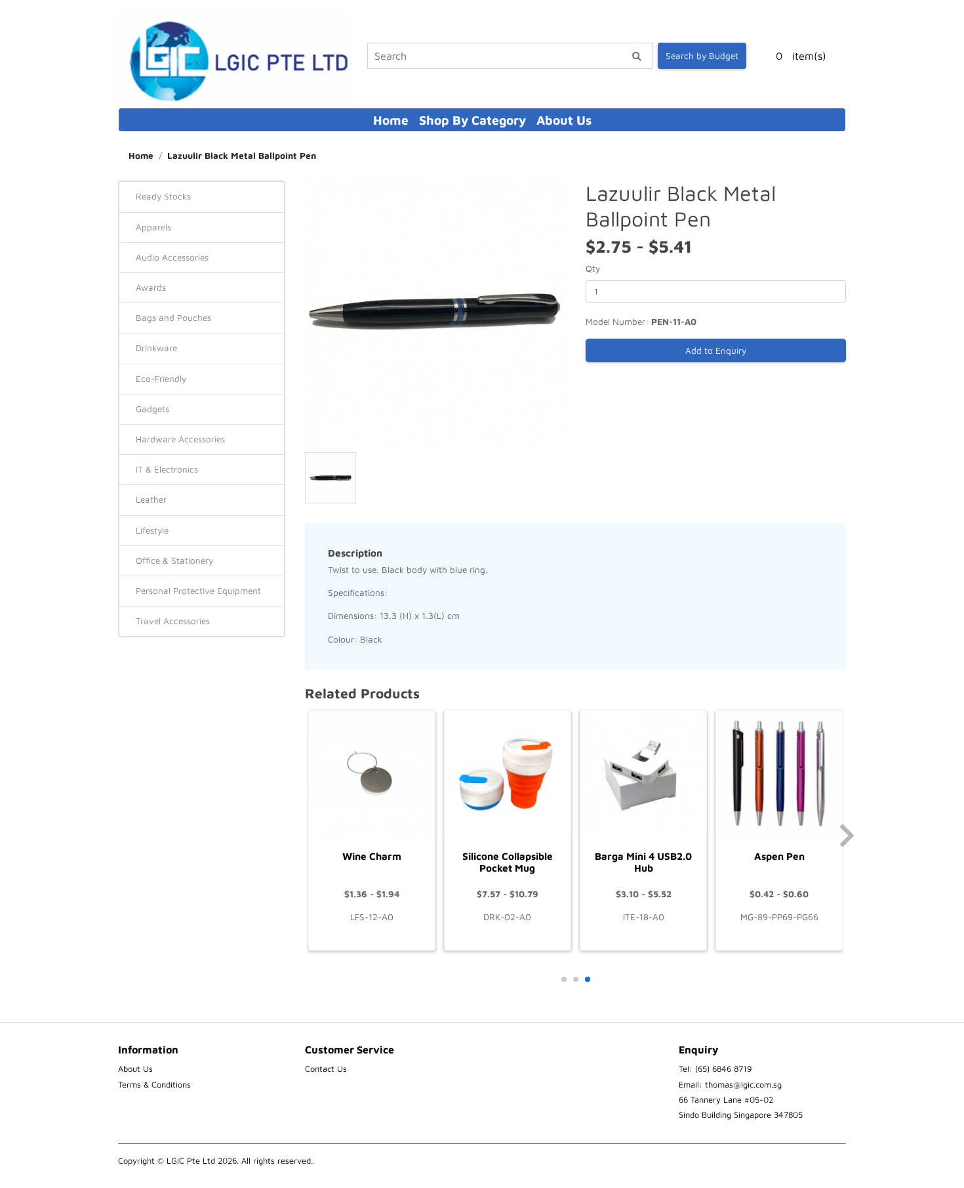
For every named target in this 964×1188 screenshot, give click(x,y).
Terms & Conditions (154, 1085)
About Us (564, 119)
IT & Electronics (167, 469)
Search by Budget (702, 56)
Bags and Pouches (173, 317)
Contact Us (326, 1069)
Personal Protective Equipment (198, 590)
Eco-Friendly (161, 378)
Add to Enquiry (715, 350)
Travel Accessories (173, 621)
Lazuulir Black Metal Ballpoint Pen (241, 155)
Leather (151, 499)
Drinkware (156, 348)
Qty (593, 268)
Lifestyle (152, 530)
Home (391, 119)
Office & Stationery (174, 560)
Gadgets (152, 409)
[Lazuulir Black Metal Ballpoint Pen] (435, 310)
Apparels (153, 227)
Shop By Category (472, 119)
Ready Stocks (163, 196)
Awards (151, 287)
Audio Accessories (172, 257)
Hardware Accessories (180, 439)
